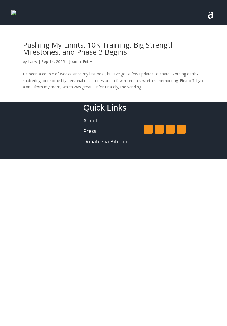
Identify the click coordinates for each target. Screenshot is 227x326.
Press (89, 131)
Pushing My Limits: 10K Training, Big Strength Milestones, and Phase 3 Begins (99, 48)
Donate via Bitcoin (105, 141)
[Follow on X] (159, 129)
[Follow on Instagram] (170, 129)
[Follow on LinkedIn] (181, 129)
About (90, 120)
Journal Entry (80, 61)
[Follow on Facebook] (148, 129)
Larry (32, 61)
